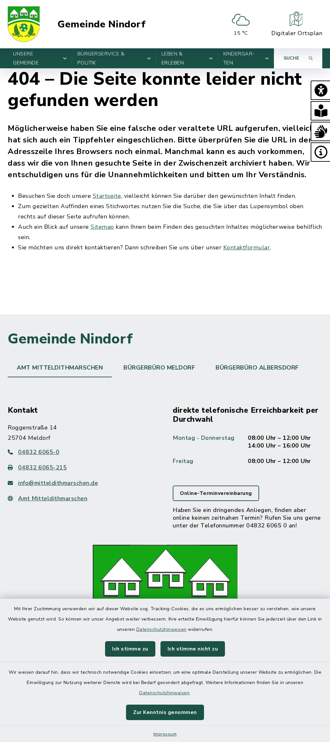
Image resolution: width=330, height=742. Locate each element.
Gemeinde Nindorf (101, 24)
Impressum (165, 734)
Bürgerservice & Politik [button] (101, 58)
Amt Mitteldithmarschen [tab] (60, 367)
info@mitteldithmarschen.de (58, 483)
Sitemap (102, 227)
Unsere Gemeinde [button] (26, 58)
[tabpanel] (165, 541)
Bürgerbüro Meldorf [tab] (159, 367)
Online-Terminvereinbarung (216, 493)
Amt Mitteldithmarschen (52, 498)
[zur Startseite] (24, 24)
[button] (320, 90)
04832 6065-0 (38, 452)
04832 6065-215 (42, 467)
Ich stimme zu (130, 648)
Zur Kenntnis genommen (165, 712)
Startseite (107, 196)
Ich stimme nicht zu (193, 648)
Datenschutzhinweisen (161, 629)
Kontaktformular (246, 247)
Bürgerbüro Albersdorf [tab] (257, 367)
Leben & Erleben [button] (172, 58)
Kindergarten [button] (239, 58)
